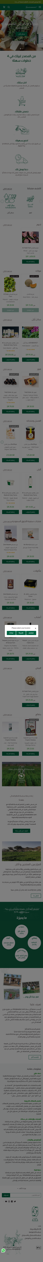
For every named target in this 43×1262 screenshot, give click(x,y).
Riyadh (21, 633)
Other (11, 633)
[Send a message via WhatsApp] (3, 1250)
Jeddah (31, 633)
